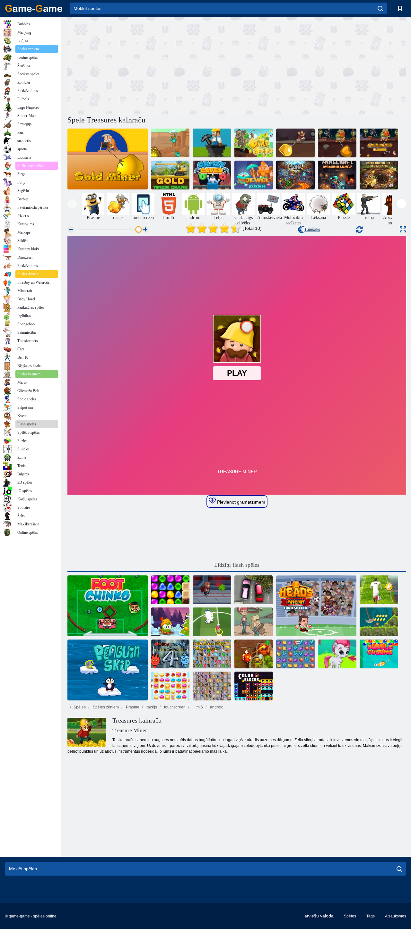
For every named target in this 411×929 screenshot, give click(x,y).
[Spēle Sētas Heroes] (253, 621)
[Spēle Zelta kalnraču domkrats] (337, 143)
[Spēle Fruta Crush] (295, 654)
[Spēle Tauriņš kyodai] (212, 654)
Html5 (197, 707)
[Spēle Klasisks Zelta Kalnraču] (379, 143)
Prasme (132, 707)
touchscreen (174, 707)
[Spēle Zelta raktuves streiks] (212, 143)
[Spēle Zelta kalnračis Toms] (295, 143)
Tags (370, 916)
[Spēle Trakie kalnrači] (295, 175)
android (216, 707)
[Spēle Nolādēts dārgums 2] (253, 654)
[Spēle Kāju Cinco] (107, 605)
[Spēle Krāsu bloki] (253, 686)
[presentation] (72, 203)
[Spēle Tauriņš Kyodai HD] (212, 686)
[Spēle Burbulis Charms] (379, 654)
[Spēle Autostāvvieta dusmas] (253, 589)
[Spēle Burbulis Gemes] (337, 654)
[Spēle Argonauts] (107, 159)
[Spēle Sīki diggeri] (170, 143)
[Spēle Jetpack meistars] (212, 589)
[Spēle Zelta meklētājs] (253, 143)
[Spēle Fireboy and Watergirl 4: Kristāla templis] (170, 654)
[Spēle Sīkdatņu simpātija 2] (170, 686)
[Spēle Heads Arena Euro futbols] (316, 605)
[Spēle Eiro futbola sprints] (379, 589)
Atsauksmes (395, 916)
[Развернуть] (403, 229)
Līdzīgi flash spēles (236, 565)
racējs (151, 707)
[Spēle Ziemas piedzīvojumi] (170, 621)
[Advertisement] (152, 65)
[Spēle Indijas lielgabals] (379, 621)
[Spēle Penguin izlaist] (107, 670)
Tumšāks (312, 229)
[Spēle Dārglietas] (253, 175)
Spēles (80, 707)
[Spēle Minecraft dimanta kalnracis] (337, 175)
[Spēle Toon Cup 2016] (212, 621)
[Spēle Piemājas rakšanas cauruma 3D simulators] (379, 175)
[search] (380, 8)
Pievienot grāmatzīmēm (240, 502)
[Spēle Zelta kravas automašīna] (170, 175)
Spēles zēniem (105, 707)
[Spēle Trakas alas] (212, 175)
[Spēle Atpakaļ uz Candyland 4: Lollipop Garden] (170, 589)
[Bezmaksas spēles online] (34, 8)
